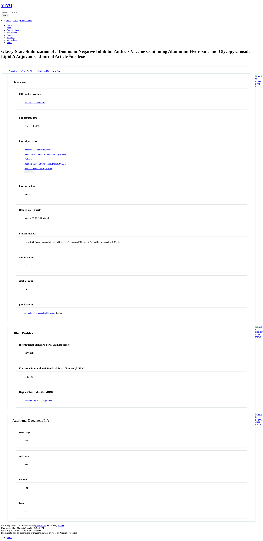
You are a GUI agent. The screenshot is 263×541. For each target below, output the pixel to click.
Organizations (13, 30)
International (12, 40)
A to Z (15, 20)
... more (28, 172)
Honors (10, 35)
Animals (28, 159)
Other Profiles (27, 71)
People (9, 28)
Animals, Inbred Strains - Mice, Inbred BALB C (45, 164)
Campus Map (26, 20)
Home (8, 20)
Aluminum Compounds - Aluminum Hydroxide (45, 154)
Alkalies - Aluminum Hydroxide (38, 150)
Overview (13, 71)
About (9, 42)
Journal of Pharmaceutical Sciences (40, 313)
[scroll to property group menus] (259, 86)
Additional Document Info (49, 71)
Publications (12, 33)
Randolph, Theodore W (35, 102)
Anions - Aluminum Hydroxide (38, 168)
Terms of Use (41, 526)
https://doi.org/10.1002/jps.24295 (39, 400)
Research (11, 37)
